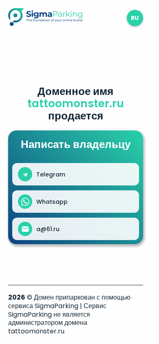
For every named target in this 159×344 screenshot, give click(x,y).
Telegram (50, 174)
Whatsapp (52, 201)
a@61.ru (48, 229)
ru (135, 18)
